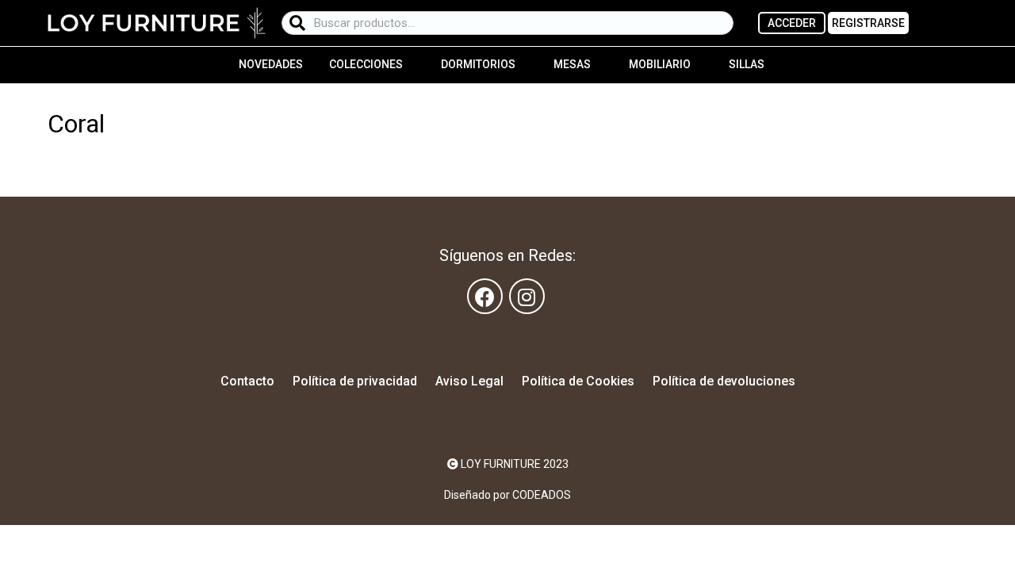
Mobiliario (660, 64)
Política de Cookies (578, 381)
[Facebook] (485, 296)
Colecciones (366, 64)
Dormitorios (478, 64)
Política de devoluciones (724, 381)
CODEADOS (541, 495)
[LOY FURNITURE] (157, 22)
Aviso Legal (469, 381)
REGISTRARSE (868, 23)
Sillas (746, 64)
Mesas (572, 64)
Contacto (247, 381)
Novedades (271, 64)
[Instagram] (527, 296)
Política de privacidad (355, 381)
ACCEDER (792, 23)
